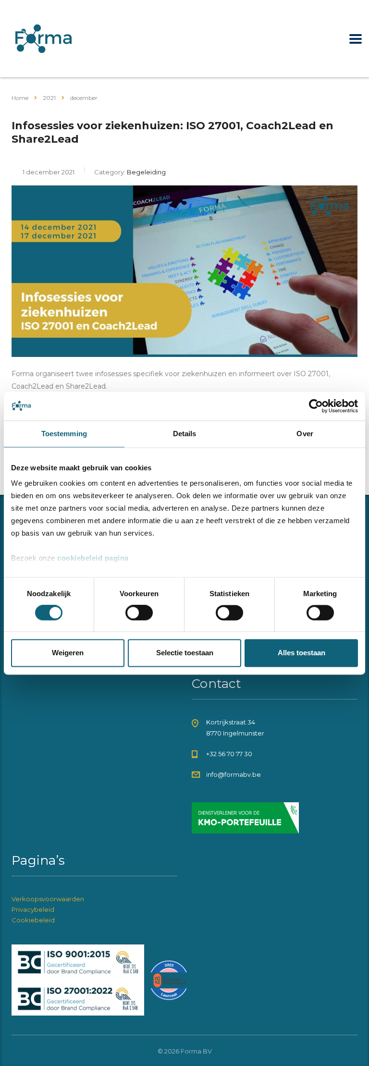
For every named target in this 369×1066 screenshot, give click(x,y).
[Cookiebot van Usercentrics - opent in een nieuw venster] (316, 406)
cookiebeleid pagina (93, 558)
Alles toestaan (301, 653)
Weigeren (68, 653)
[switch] (139, 613)
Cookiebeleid (33, 920)
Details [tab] (185, 433)
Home (20, 97)
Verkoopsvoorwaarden (48, 899)
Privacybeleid (33, 909)
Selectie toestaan (184, 653)
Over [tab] (304, 433)
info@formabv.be (233, 774)
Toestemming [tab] (64, 433)
